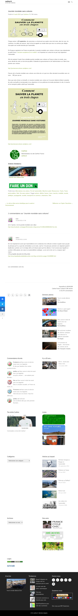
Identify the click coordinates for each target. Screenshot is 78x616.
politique (10, 195)
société (24, 195)
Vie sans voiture (24, 193)
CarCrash (22, 398)
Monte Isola (61, 491)
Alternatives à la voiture (22, 191)
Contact (29, 295)
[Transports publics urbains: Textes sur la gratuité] (53, 444)
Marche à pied (46, 191)
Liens (50, 193)
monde (66, 193)
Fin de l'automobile (36, 191)
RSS (25, 295)
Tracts (61, 191)
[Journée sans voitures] (52, 539)
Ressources (55, 191)
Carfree (25, 14)
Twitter (12, 295)
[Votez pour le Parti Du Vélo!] (52, 550)
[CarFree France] (11, 562)
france (46, 193)
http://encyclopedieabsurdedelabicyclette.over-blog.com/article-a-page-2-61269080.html (32, 256)
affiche (42, 193)
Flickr (21, 295)
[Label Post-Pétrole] (11, 566)
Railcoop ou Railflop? (64, 480)
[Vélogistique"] (53, 424)
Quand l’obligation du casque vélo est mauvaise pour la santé (42, 581)
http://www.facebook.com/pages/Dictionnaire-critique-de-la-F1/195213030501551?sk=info (32, 227)
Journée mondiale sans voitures (20, 11)
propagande (17, 195)
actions (37, 193)
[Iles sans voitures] (53, 434)
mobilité (60, 193)
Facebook (8, 295)
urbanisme (44, 195)
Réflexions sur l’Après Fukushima (63, 203)
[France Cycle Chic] (52, 528)
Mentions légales (43, 613)
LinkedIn (16, 295)
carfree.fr (8, 1)
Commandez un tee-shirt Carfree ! (16, 431)
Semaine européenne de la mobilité (27, 52)
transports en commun (34, 195)
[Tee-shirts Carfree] (21, 429)
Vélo (17, 193)
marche (55, 193)
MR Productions (64, 606)
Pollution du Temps (63, 470)
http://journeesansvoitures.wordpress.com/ (19, 68)
